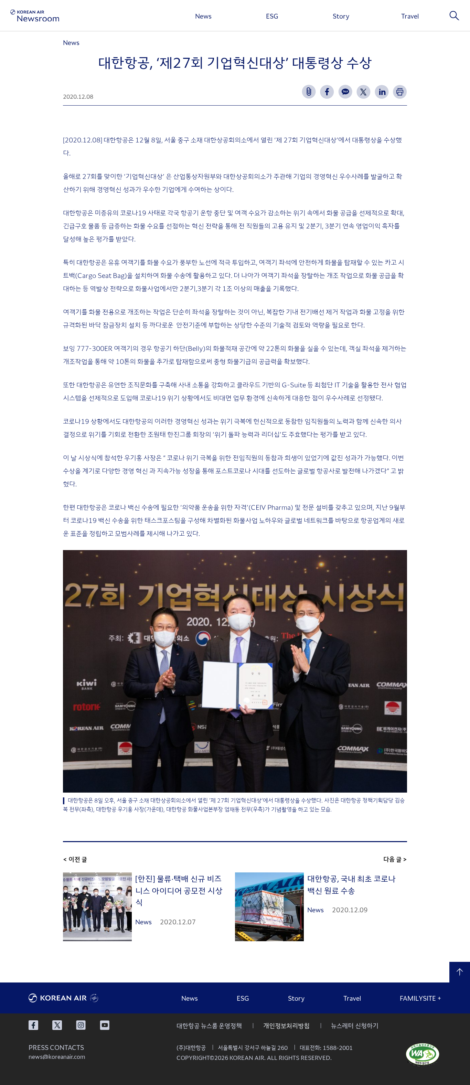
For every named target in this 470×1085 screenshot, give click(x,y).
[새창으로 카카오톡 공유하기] (345, 92)
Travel (410, 15)
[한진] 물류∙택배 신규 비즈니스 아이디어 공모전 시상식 (179, 890)
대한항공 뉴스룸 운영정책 (209, 1025)
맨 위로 (459, 972)
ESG (272, 15)
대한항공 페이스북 (33, 1025)
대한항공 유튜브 (104, 1025)
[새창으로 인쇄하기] (400, 92)
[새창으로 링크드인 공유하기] (382, 92)
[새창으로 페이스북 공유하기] (327, 92)
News (203, 15)
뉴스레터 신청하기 (354, 1025)
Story (341, 15)
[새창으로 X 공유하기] (363, 92)
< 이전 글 (75, 859)
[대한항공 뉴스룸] (34, 16)
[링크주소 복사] (309, 92)
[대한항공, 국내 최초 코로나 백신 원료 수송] (269, 907)
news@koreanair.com (57, 1056)
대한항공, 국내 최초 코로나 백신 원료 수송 (351, 884)
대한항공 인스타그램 (81, 1025)
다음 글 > (395, 859)
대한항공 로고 (80, 997)
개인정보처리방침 (286, 1025)
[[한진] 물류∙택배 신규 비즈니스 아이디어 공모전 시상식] (97, 907)
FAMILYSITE (420, 997)
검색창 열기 (454, 15)
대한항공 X (57, 1025)
